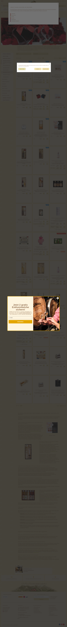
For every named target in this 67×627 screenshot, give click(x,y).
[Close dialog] (58, 298)
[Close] (49, 64)
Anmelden (20, 321)
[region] (34, 67)
